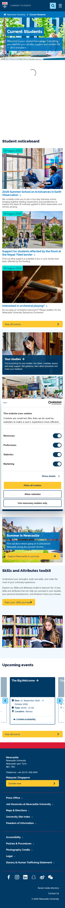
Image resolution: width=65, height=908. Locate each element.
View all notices (13, 324)
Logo (5, 5)
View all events (12, 734)
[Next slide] (60, 701)
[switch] (57, 445)
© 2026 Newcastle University (45, 898)
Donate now (14, 783)
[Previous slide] (5, 701)
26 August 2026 (12, 268)
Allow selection (32, 494)
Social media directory (48, 887)
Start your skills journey (17, 602)
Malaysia (11, 777)
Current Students (38, 14)
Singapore (24, 777)
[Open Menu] (60, 6)
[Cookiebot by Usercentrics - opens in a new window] (48, 403)
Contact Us (53, 893)
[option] (32, 700)
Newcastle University (15, 14)
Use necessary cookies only (32, 503)
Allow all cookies (32, 485)
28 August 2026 (12, 150)
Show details (49, 476)
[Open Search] (53, 6)
